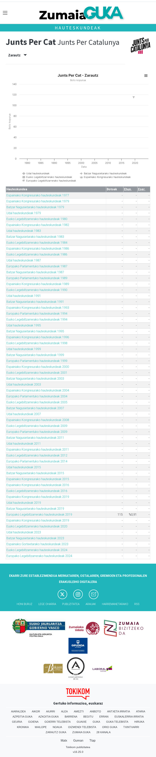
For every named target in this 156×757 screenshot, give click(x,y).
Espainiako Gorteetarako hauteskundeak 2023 (37, 544)
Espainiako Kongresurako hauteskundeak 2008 (37, 420)
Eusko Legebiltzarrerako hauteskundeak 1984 (36, 242)
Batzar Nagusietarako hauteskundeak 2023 (35, 538)
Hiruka (139, 721)
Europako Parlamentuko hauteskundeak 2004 (36, 396)
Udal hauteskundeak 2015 (23, 467)
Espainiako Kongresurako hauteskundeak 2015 (37, 479)
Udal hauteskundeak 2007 (23, 414)
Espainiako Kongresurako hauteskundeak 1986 (37, 248)
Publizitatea (71, 604)
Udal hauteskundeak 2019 (23, 503)
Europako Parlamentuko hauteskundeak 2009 (36, 432)
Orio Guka (109, 727)
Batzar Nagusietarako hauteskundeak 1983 (35, 237)
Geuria (17, 721)
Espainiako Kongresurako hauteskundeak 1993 (37, 307)
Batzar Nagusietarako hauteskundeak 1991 (35, 302)
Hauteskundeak (78, 28)
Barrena (71, 716)
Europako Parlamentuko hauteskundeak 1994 (36, 313)
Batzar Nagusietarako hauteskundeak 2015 (35, 473)
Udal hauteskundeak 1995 (23, 325)
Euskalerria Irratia (129, 716)
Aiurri (50, 711)
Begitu (88, 716)
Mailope (41, 727)
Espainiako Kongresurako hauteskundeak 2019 (37, 497)
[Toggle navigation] (5, 13)
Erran (103, 716)
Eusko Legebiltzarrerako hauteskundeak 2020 (36, 526)
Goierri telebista (58, 721)
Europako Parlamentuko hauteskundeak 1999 (36, 361)
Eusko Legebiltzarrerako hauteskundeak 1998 (36, 343)
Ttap (92, 740)
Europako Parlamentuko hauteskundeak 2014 (36, 461)
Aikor (36, 711)
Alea (64, 711)
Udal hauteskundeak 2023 (23, 532)
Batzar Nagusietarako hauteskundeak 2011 (35, 438)
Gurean (78, 740)
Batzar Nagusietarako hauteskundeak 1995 (35, 331)
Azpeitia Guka (22, 716)
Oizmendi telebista (82, 727)
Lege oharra (47, 604)
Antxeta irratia (118, 711)
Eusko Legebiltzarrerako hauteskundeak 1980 (36, 219)
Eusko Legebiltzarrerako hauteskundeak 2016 (36, 491)
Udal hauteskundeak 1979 (23, 213)
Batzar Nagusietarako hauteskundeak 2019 (35, 508)
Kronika (23, 727)
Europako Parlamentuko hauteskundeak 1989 (36, 278)
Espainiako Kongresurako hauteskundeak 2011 (37, 449)
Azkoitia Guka (48, 716)
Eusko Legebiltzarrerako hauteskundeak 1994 (36, 319)
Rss (136, 604)
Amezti (79, 711)
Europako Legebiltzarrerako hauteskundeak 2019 (39, 514)
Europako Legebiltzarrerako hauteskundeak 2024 (39, 556)
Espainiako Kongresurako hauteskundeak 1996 (37, 337)
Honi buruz (24, 604)
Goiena (33, 721)
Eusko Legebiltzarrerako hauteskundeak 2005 (36, 402)
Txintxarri (131, 727)
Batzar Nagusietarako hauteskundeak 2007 (35, 408)
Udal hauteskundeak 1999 (23, 349)
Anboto (95, 711)
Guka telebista (117, 721)
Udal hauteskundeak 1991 (23, 296)
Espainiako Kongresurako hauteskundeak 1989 (37, 284)
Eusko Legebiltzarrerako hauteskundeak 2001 (36, 372)
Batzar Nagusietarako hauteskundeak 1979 (35, 207)
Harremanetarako (115, 604)
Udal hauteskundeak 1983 (23, 231)
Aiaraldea (18, 711)
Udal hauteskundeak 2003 (23, 384)
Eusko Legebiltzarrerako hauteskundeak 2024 (36, 550)
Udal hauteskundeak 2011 (23, 443)
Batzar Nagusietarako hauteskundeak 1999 (35, 355)
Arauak (91, 604)
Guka (96, 721)
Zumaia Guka (81, 732)
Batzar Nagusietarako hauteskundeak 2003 (35, 378)
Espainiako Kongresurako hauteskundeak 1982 (37, 225)
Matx (64, 740)
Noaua (57, 727)
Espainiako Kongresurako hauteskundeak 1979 (37, 201)
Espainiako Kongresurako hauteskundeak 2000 (37, 367)
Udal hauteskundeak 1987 (23, 260)
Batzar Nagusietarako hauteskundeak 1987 (35, 272)
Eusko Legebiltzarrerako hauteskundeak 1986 (36, 254)
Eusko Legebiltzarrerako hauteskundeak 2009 (36, 426)
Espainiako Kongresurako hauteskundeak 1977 (37, 195)
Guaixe (82, 721)
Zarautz (16, 55)
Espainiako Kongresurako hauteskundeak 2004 (37, 390)
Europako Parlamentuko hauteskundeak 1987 (36, 266)
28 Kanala (103, 732)
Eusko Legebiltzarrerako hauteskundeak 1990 (36, 290)
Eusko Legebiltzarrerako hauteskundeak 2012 (36, 455)
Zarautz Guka (56, 732)
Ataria (140, 711)
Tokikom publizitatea (78, 747)
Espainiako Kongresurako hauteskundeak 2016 (37, 485)
